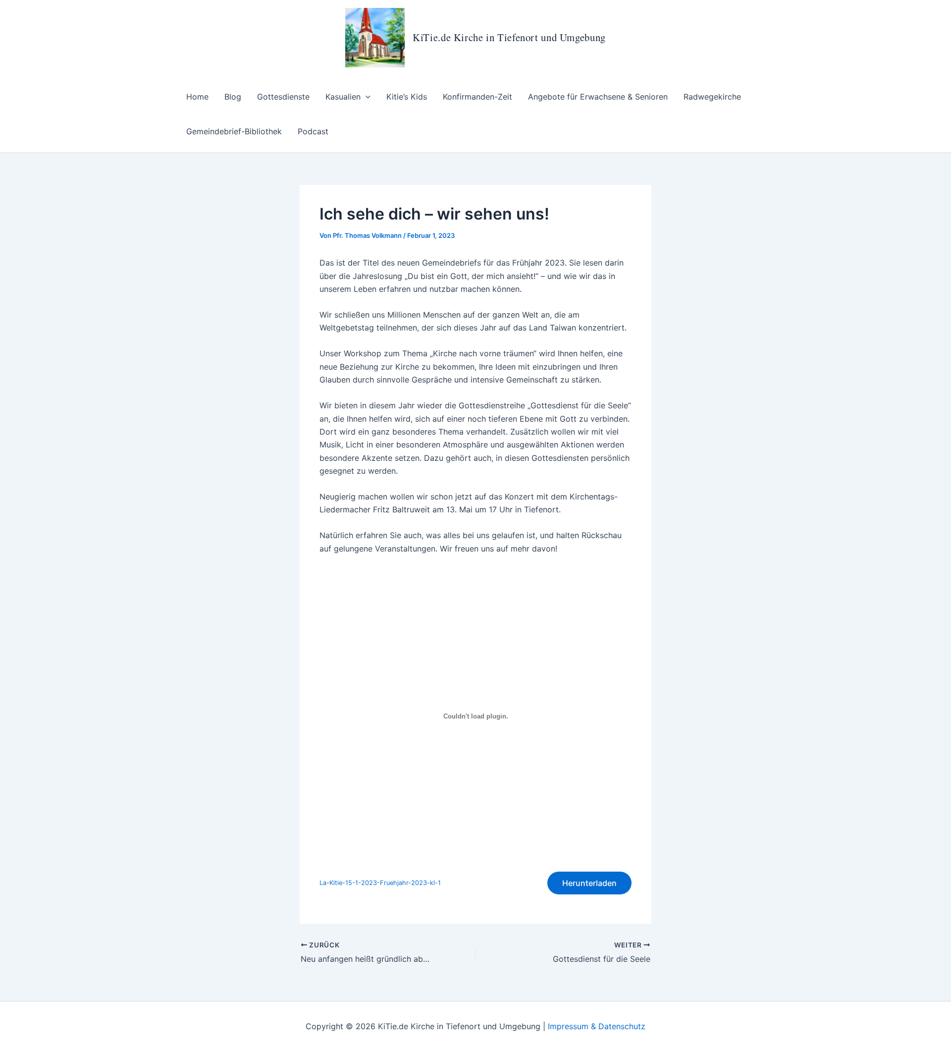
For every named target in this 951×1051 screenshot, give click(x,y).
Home (197, 97)
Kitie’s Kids (406, 97)
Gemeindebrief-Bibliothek (234, 131)
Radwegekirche (712, 97)
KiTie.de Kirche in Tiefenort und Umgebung (509, 37)
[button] (365, 96)
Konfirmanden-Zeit (477, 97)
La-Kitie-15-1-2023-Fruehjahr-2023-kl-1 (380, 882)
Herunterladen (589, 883)
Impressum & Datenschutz (596, 1026)
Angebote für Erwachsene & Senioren (598, 97)
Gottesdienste (283, 97)
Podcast (313, 131)
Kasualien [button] (343, 97)
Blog (232, 97)
